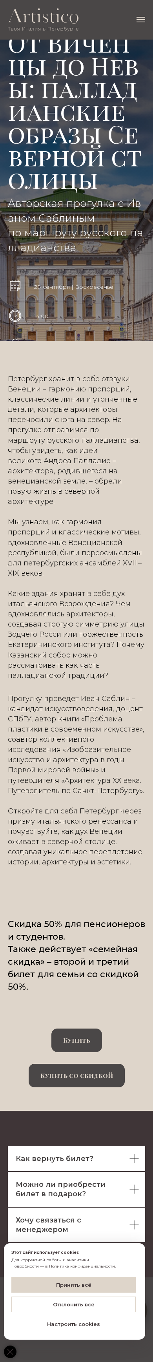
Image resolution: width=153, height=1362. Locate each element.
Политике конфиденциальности (82, 1266)
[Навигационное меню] (141, 19)
